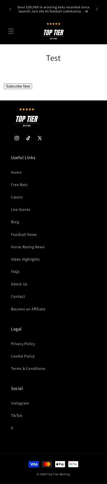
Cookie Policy (23, 356)
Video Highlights (25, 259)
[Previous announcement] (10, 9)
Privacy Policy (23, 343)
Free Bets (19, 184)
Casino (17, 197)
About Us (19, 283)
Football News (24, 234)
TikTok (16, 415)
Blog (15, 221)
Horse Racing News (27, 246)
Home (16, 172)
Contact (18, 296)
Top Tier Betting (58, 474)
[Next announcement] (97, 9)
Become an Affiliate (28, 309)
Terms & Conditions (28, 368)
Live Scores (21, 209)
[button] (11, 31)
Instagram (20, 403)
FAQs (15, 271)
